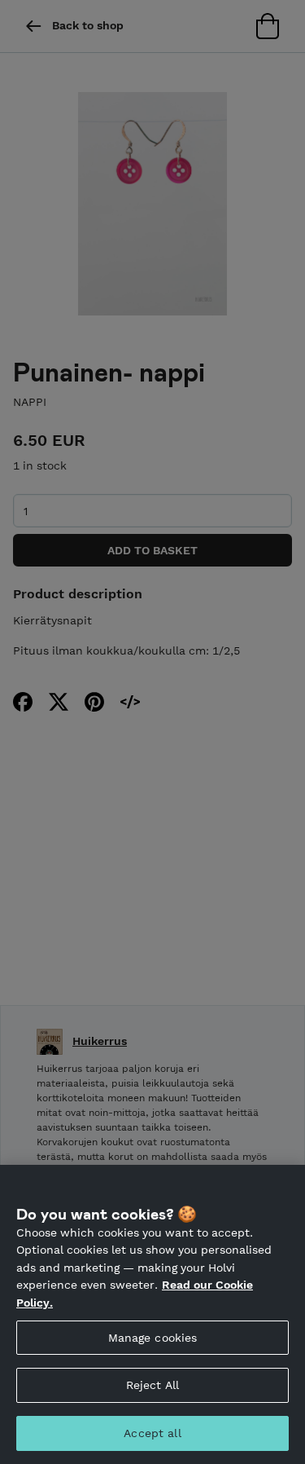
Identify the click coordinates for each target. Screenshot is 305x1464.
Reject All (152, 1384)
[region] (152, 1314)
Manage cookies (153, 1337)
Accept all (152, 1433)
